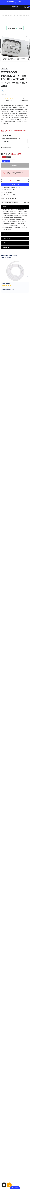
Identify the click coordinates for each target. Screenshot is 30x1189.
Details (4, 206)
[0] (27, 7)
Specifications (6, 238)
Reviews (4, 243)
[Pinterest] (11, 198)
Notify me (5, 161)
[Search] (25, 7)
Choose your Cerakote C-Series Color (11, 138)
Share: (2, 198)
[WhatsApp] (13, 198)
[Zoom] (26, 36)
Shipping (3, 159)
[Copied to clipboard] (15, 198)
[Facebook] (6, 198)
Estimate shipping (6, 147)
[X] (8, 198)
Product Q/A (5, 247)
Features (4, 234)
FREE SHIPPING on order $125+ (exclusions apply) (16, 2)
